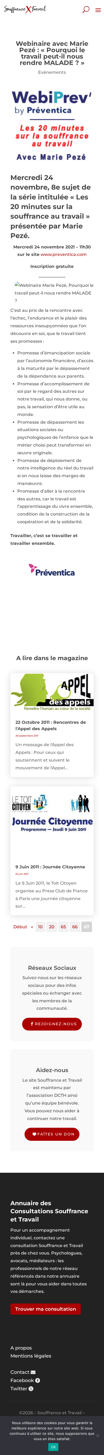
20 (51, 926)
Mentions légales (30, 1356)
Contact (19, 1372)
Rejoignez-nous (56, 1023)
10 (40, 926)
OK (53, 1447)
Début (20, 926)
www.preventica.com (64, 254)
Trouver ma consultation (45, 1309)
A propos (21, 1348)
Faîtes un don (56, 1134)
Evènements (52, 72)
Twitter (18, 1389)
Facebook (22, 1380)
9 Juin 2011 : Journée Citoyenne (50, 866)
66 (75, 926)
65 (63, 926)
